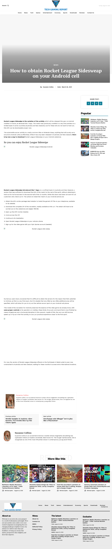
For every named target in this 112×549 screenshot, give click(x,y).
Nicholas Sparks (9, 490)
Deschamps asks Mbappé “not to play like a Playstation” (58, 420)
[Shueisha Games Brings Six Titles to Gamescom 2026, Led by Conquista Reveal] (85, 128)
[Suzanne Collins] (8, 436)
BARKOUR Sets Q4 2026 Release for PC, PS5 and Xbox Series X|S (97, 153)
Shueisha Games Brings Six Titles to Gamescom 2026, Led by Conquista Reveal (98, 128)
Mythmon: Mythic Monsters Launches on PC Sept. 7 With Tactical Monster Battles (99, 121)
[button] (5, 5)
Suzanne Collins (48, 87)
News (56, 65)
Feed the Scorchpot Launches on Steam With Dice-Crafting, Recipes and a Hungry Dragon (99, 136)
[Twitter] (92, 103)
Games (53, 532)
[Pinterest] (96, 103)
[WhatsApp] (100, 103)
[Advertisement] (40, 108)
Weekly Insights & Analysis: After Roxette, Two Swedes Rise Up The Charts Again (19, 420)
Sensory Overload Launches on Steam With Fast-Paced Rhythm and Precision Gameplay (98, 145)
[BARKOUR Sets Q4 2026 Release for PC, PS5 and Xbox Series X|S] (85, 153)
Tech (52, 524)
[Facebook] (88, 103)
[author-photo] (3, 491)
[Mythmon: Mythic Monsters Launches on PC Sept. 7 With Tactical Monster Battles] (85, 121)
